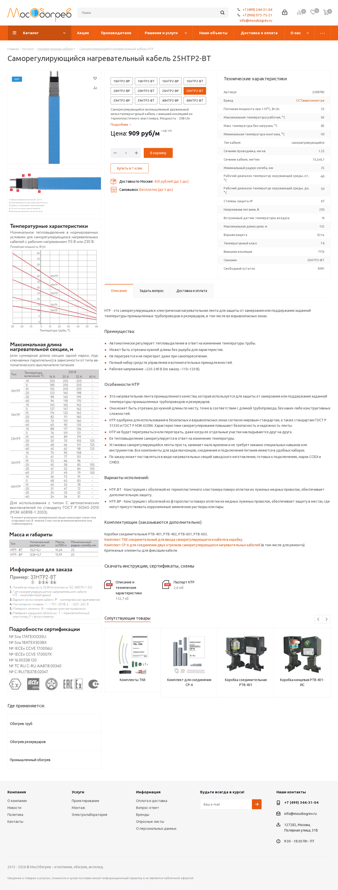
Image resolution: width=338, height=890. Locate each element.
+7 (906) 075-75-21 (257, 15)
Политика (15, 815)
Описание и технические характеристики (129, 587)
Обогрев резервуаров (28, 742)
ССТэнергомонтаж (310, 100)
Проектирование (85, 801)
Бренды (142, 815)
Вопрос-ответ (147, 808)
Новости (14, 808)
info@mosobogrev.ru (256, 21)
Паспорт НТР (184, 582)
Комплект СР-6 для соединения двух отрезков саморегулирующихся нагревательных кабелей (182, 545)
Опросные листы (150, 822)
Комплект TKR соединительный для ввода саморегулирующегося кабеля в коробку (173, 540)
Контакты (15, 822)
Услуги (78, 792)
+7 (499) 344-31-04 (257, 10)
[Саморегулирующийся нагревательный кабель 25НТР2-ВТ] (54, 117)
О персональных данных (156, 829)
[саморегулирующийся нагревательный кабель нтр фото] (54, 191)
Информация (148, 792)
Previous (318, 619)
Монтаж (78, 808)
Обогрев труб (21, 724)
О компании (17, 801)
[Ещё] (323, 33)
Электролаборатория (89, 815)
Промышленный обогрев (30, 760)
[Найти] (222, 13)
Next (326, 619)
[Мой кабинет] (284, 13)
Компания (16, 792)
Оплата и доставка (151, 801)
